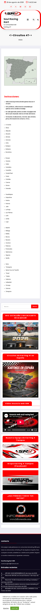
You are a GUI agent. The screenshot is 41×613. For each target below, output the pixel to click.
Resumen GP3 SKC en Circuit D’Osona (17, 575)
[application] (20, 422)
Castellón (8, 170)
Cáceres (8, 161)
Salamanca (9, 252)
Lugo (7, 222)
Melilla (7, 233)
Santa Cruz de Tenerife (12, 270)
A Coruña (8, 124)
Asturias (8, 140)
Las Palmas (9, 212)
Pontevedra (9, 249)
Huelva (8, 200)
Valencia (8, 279)
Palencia (8, 246)
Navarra (8, 240)
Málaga (8, 230)
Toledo (8, 276)
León (7, 215)
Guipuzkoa (9, 197)
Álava (7, 127)
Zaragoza (8, 291)
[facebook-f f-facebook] (11, 6)
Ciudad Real (9, 173)
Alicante (8, 134)
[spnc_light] (38, 20)
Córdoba (8, 179)
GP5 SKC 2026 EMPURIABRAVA (14, 573)
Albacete (8, 131)
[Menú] (28, 20)
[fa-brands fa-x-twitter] (15, 6)
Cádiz (7, 164)
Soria (7, 264)
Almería (8, 137)
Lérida (7, 219)
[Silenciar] (32, 430)
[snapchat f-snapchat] (20, 6)
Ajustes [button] (6, 608)
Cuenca (8, 182)
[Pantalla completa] (36, 430)
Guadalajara (9, 194)
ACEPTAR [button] (15, 608)
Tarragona (9, 267)
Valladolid (8, 282)
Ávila (7, 143)
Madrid (8, 227)
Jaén (7, 206)
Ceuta (7, 176)
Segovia (8, 255)
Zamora (8, 288)
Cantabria (8, 167)
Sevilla (7, 258)
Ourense (8, 243)
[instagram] (25, 6)
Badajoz (8, 146)
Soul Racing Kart (11, 20)
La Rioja (8, 209)
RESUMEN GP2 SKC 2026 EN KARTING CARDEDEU (19, 588)
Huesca (8, 203)
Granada (8, 188)
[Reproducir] (5, 430)
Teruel (7, 273)
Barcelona (8, 152)
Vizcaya (8, 285)
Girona (7, 185)
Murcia (8, 237)
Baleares (8, 149)
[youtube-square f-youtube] (30, 6)
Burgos (8, 158)
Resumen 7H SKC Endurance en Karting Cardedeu (21, 580)
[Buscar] (33, 19)
